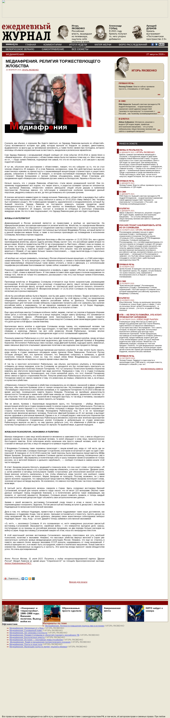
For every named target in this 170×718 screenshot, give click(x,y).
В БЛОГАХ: (124, 119)
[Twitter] (26, 578)
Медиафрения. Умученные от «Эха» (26, 628)
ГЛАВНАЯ (30, 44)
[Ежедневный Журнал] (26, 40)
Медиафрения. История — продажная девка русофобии (36, 640)
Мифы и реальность (131, 150)
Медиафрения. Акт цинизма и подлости (28, 633)
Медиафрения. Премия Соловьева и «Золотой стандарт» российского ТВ (44, 635)
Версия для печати (78, 582)
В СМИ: (122, 101)
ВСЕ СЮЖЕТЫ (80, 49)
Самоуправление (53, 49)
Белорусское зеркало (20, 49)
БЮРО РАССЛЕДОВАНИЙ (133, 44)
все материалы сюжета (152, 369)
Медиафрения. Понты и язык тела (25, 644)
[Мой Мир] (33, 578)
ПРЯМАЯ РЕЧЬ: (126, 83)
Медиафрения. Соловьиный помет (25, 630)
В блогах (124, 208)
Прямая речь (126, 181)
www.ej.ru (12, 44)
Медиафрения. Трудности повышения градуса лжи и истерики (74, 626)
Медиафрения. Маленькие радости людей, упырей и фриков (38, 647)
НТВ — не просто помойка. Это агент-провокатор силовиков (140, 316)
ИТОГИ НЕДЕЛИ (78, 44)
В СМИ (122, 192)
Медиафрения (15, 54)
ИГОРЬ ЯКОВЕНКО (30, 70)
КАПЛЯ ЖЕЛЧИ (103, 44)
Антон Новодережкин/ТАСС (18, 563)
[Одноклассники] (30, 578)
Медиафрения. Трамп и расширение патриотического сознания (40, 642)
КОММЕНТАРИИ (52, 44)
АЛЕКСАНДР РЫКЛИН (147, 319)
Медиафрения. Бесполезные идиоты (27, 637)
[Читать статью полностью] (139, 94)
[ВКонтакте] (23, 578)
